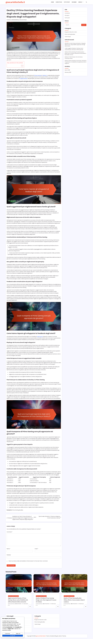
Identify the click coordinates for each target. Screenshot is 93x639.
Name (8, 548)
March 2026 (67, 70)
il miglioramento (23, 78)
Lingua (80, 2)
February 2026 (68, 72)
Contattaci (59, 2)
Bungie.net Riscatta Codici (71, 32)
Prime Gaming (37, 75)
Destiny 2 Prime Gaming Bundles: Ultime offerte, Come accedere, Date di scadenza (74, 599)
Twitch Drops (68, 36)
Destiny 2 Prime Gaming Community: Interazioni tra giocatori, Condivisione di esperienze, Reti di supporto (75, 62)
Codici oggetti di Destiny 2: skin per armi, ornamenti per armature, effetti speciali (74, 49)
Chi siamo (74, 2)
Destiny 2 (45, 75)
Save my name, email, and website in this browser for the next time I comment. (28, 561)
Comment (10, 532)
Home (52, 2)
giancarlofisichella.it (15, 2)
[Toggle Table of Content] (21, 66)
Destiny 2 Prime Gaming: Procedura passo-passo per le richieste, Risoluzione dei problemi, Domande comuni (75, 53)
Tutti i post (67, 2)
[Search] (86, 2)
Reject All (18, 633)
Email (36, 548)
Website (9, 555)
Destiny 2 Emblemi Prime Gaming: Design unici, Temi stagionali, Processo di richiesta (46, 599)
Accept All (12, 635)
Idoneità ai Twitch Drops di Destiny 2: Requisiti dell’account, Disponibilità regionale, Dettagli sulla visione (75, 45)
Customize (7, 633)
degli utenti (40, 336)
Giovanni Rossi (23, 20)
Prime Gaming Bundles (17, 510)
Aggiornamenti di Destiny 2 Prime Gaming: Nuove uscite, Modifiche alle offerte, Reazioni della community (18, 599)
